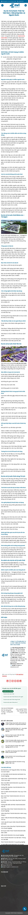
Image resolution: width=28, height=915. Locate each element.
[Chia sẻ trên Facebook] (10, 681)
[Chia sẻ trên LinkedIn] (20, 681)
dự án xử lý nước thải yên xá (10, 702)
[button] (2, 5)
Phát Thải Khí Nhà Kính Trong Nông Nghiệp (13, 842)
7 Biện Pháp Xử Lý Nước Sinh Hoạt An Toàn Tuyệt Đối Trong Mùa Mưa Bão (15, 723)
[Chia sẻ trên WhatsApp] (7, 681)
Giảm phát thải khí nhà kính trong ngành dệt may (15, 762)
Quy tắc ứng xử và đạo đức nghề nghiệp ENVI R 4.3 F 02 (14, 746)
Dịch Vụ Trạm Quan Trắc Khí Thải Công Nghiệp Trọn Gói (14, 736)
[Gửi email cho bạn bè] (15, 681)
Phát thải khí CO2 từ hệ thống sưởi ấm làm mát (15, 757)
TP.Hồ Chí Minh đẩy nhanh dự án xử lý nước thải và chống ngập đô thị (16, 741)
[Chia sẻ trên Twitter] (12, 681)
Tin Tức (11, 691)
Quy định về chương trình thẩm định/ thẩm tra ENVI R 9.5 (16, 751)
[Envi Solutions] (14, 5)
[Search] (25, 5)
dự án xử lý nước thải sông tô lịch (12, 699)
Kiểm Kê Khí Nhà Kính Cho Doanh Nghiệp (12, 835)
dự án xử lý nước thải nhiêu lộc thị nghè (13, 696)
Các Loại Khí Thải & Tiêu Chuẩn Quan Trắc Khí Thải (21, 711)
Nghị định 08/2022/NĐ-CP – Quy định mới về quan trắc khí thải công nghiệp (16, 730)
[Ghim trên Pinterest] (18, 681)
